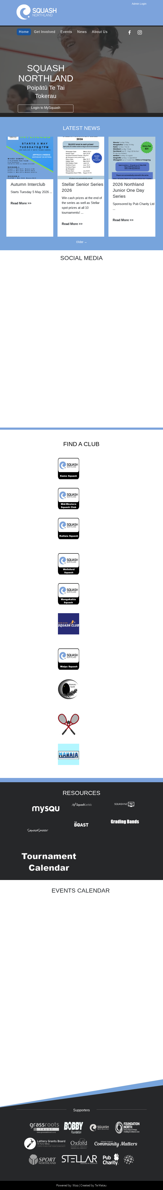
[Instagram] (139, 32)
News (82, 32)
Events (66, 32)
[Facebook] (129, 32)
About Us (100, 32)
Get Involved (44, 32)
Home (24, 32)
